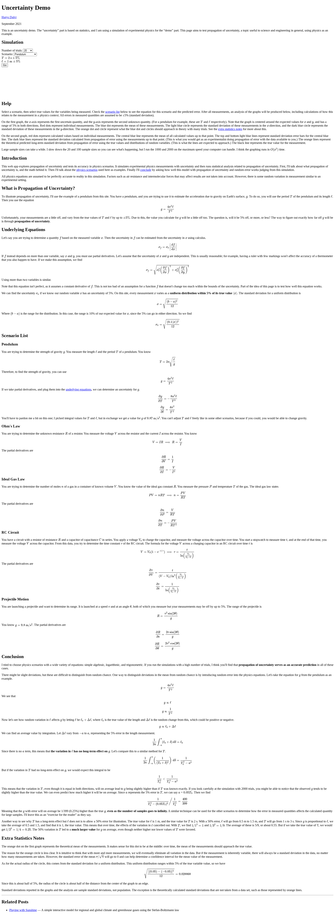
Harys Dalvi (9, 17)
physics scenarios (87, 169)
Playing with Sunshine (23, 910)
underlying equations (78, 389)
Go (4, 65)
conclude (145, 169)
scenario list (112, 111)
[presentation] (11, 57)
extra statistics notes (230, 129)
